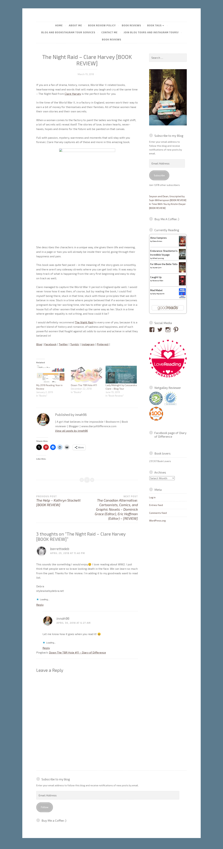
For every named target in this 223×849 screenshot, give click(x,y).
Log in (152, 497)
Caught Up (156, 277)
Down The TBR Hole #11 (84, 385)
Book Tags (154, 25)
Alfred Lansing (158, 258)
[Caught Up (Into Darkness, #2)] (182, 284)
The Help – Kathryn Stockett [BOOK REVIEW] (58, 501)
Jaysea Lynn (157, 267)
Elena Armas (157, 241)
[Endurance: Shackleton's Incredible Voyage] (182, 259)
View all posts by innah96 (71, 430)
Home (59, 25)
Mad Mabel (156, 290)
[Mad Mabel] (182, 297)
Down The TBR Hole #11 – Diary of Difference (77, 652)
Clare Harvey (73, 93)
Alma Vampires (158, 237)
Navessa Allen (157, 280)
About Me (75, 25)
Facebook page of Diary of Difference (170, 434)
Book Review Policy (102, 25)
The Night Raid (84, 322)
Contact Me (109, 32)
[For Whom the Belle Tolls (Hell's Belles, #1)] (182, 271)
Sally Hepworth (158, 294)
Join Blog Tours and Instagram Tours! (151, 32)
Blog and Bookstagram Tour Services (68, 32)
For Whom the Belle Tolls (164, 264)
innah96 (62, 618)
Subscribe (159, 175)
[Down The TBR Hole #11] (86, 374)
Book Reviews (131, 25)
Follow (44, 807)
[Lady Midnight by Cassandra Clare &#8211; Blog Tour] (121, 374)
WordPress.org (157, 520)
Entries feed (156, 505)
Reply (40, 604)
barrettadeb (59, 549)
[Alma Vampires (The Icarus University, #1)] (182, 245)
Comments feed (158, 512)
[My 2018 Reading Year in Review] (51, 374)
